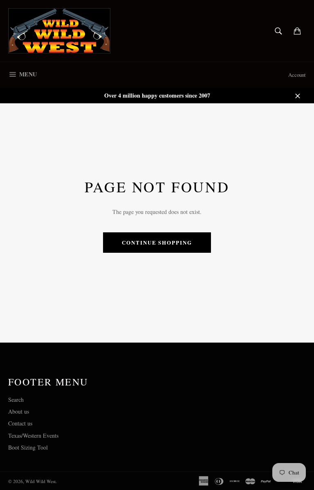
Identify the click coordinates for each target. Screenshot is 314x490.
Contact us (20, 423)
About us (18, 411)
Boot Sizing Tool (28, 447)
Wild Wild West (40, 481)
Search (16, 399)
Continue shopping (157, 242)
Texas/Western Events (33, 435)
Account (297, 74)
